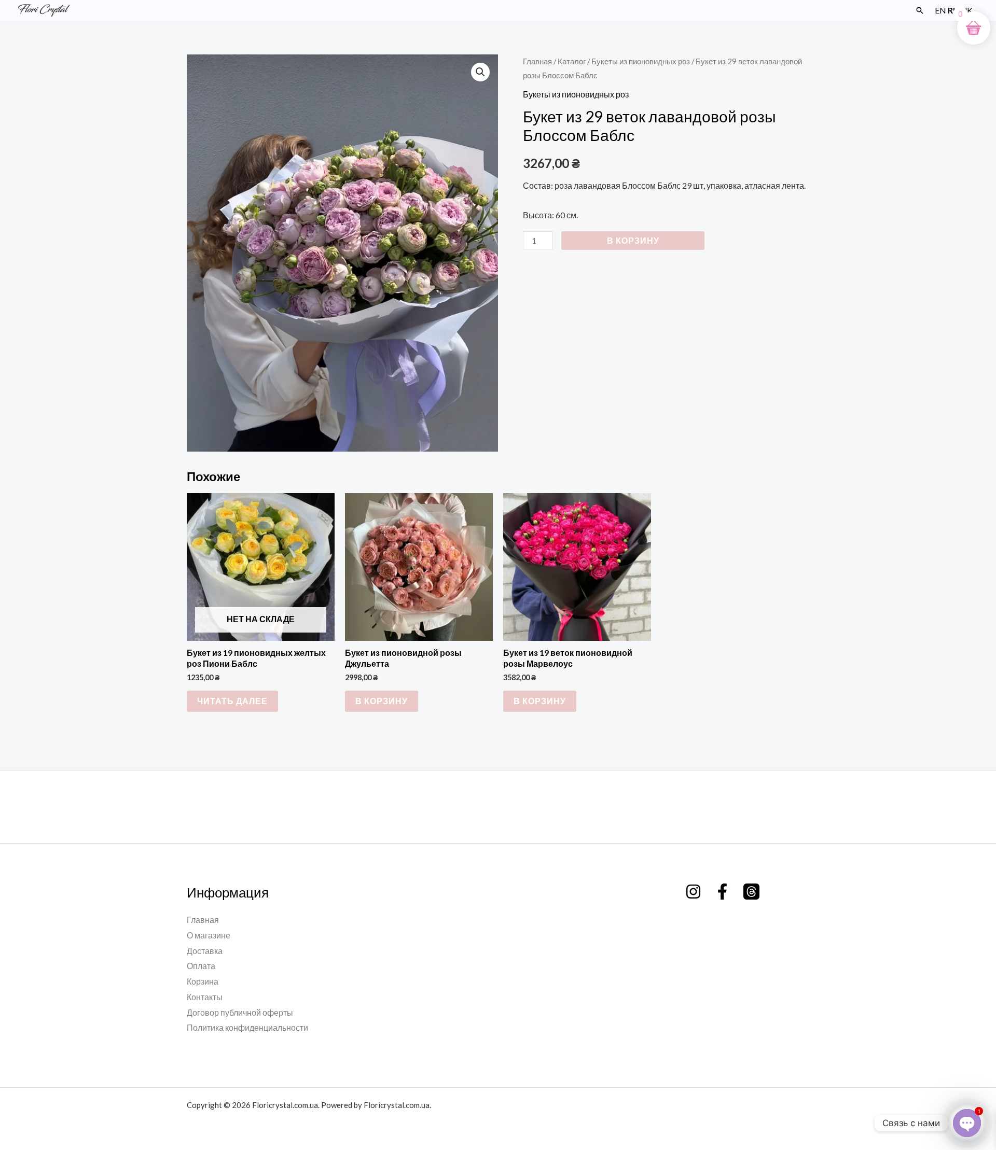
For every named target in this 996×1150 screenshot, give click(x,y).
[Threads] (751, 891)
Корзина (202, 981)
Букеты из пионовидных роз (640, 61)
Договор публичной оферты (240, 1012)
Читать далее (232, 701)
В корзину (633, 240)
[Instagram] (693, 891)
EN (940, 10)
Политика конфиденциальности (247, 1027)
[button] (919, 10)
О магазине (208, 935)
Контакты (205, 997)
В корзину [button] (381, 701)
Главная (537, 61)
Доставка (205, 951)
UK (967, 10)
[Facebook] (722, 891)
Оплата (201, 966)
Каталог (572, 61)
